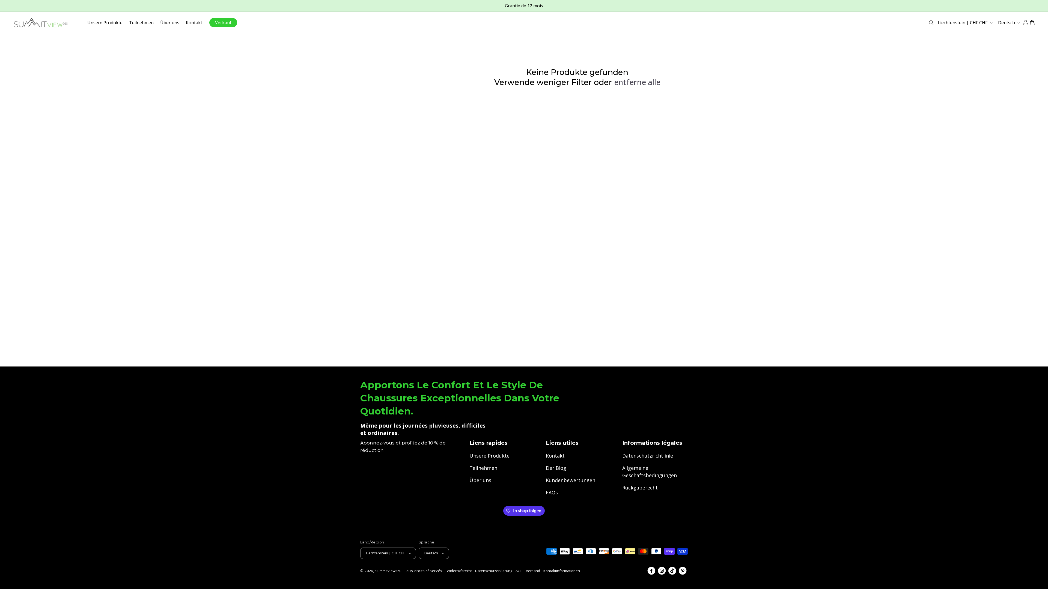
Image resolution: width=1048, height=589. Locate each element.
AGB (519, 570)
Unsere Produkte (489, 455)
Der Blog (556, 468)
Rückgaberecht (640, 487)
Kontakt (555, 455)
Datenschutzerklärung (493, 570)
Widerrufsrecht (459, 570)
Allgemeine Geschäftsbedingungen (649, 472)
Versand (533, 570)
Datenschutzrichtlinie (647, 455)
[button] (931, 22)
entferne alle (637, 82)
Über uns (480, 480)
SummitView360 (388, 570)
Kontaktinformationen (561, 570)
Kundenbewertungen (570, 480)
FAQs (552, 492)
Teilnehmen (483, 468)
